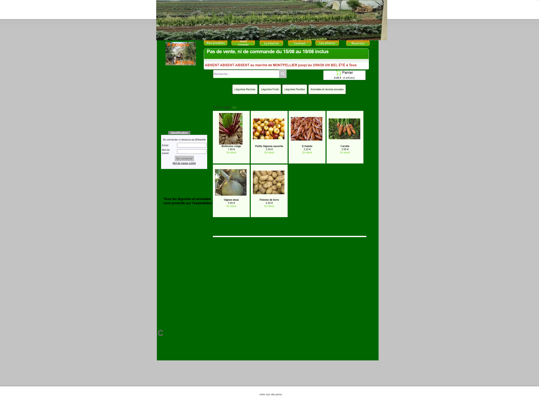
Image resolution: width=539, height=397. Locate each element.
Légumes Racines (245, 89)
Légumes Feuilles (294, 89)
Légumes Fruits (270, 89)
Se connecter (184, 158)
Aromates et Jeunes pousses (327, 89)
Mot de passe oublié (184, 163)
